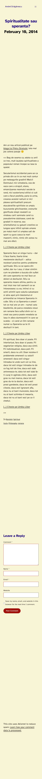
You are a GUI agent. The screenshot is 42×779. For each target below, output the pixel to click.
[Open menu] (35, 6)
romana (21, 423)
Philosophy (13, 423)
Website (6, 590)
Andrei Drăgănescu (13, 7)
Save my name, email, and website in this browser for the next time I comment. (21, 602)
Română (9, 419)
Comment (7, 542)
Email (6, 579)
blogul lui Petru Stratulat (15, 148)
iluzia (5, 423)
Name (6, 569)
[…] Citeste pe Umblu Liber (16, 247)
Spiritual (16, 419)
